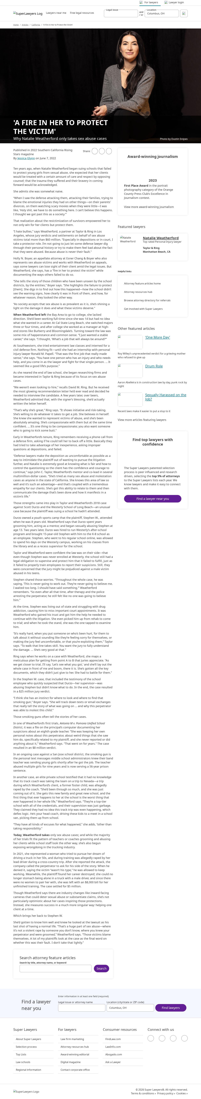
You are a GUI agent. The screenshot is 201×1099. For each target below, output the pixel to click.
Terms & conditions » (143, 1093)
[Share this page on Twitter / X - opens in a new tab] (102, 151)
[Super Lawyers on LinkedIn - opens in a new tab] (184, 1038)
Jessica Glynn (26, 158)
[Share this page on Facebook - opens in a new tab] (95, 151)
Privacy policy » (166, 1093)
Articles (25, 24)
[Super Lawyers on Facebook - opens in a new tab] (151, 1038)
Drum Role (154, 366)
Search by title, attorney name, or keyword (43, 962)
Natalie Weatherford (161, 237)
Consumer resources (120, 1029)
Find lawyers (171, 1008)
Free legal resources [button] (82, 13)
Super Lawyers (25, 1029)
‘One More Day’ (157, 337)
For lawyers (67, 1029)
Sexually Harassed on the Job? (165, 396)
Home (16, 24)
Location (151, 9)
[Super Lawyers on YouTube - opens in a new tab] (173, 1038)
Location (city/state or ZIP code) (125, 1002)
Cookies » (182, 1093)
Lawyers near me (56, 13)
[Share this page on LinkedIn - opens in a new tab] (109, 151)
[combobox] (121, 13)
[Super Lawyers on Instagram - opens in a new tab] (162, 1038)
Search (101, 968)
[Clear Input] (134, 13)
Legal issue (112, 9)
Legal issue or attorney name (75, 1002)
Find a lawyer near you (152, 499)
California (36, 24)
